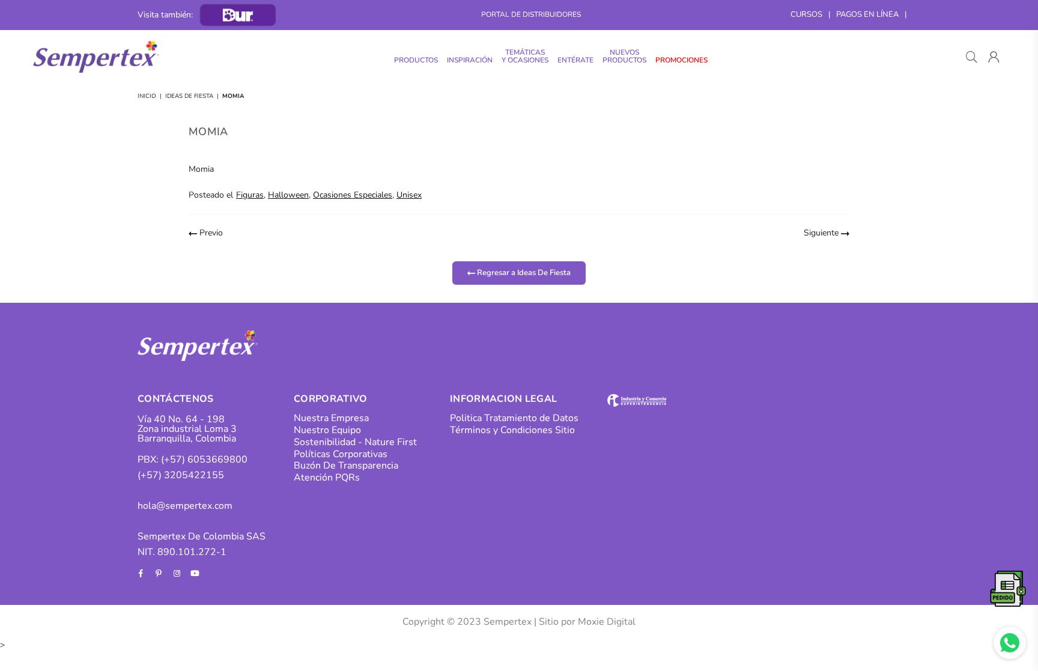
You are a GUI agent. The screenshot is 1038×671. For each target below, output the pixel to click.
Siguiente (822, 232)
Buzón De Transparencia (346, 465)
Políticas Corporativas (340, 454)
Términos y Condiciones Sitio (512, 430)
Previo (210, 232)
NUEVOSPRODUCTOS (624, 56)
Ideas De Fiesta (189, 96)
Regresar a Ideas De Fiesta (523, 272)
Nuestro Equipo (327, 430)
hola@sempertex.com (185, 505)
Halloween (288, 195)
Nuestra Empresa (331, 418)
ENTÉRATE (575, 60)
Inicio (147, 96)
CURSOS (806, 14)
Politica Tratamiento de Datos (514, 418)
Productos (416, 60)
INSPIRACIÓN (470, 60)
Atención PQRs (327, 477)
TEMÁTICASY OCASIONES (525, 56)
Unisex (409, 195)
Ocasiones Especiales (352, 195)
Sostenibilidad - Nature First (355, 442)
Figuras (250, 195)
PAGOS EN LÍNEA (867, 14)
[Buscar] (972, 57)
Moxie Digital (607, 621)
